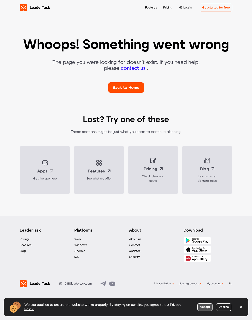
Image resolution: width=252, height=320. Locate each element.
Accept (205, 306)
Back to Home (126, 87)
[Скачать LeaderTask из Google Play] (197, 240)
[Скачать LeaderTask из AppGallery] (197, 258)
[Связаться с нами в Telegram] (103, 284)
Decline (224, 306)
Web (77, 239)
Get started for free (216, 7)
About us (135, 239)
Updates (135, 250)
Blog (23, 250)
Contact (134, 245)
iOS (76, 256)
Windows (80, 245)
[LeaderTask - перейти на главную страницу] (35, 7)
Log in (187, 7)
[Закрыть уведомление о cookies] (241, 307)
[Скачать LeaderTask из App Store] (197, 249)
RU (230, 283)
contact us (134, 68)
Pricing (167, 7)
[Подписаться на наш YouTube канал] (112, 284)
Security (134, 256)
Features (151, 7)
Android (79, 250)
